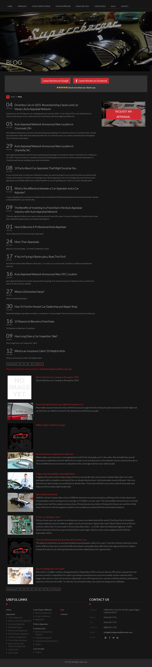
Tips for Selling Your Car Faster (50, 568)
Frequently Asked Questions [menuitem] (46, 641)
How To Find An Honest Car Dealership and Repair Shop (45, 306)
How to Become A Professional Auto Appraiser (40, 227)
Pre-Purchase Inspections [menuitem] (18, 634)
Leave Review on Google (56, 80)
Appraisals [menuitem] (22, 6)
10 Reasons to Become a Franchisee (34, 321)
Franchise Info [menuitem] (82, 6)
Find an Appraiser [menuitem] (63, 6)
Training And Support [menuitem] (43, 638)
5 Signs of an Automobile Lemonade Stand (55, 473)
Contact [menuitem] (124, 6)
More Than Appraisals (26, 241)
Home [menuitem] (9, 6)
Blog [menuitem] (113, 6)
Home (13, 97)
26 (34, 364)
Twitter (113, 638)
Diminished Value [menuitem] (15, 627)
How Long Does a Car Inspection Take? (35, 336)
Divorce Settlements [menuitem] (43, 613)
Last (57, 589)
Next (40, 364)
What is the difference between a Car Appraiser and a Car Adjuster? (46, 190)
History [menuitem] (38, 644)
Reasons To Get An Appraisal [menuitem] (19, 621)
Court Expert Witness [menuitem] (41, 6)
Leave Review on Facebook (93, 80)
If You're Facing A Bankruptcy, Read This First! (40, 256)
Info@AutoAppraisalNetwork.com (56, 369)
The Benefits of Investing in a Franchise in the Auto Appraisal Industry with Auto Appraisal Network (48, 209)
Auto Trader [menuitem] (13, 653)
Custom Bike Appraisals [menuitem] (17, 640)
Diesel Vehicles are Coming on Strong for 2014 (57, 377)
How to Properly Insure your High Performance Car (59, 404)
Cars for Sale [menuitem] (100, 6)
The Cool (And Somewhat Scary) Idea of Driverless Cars (61, 539)
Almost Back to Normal (46, 494)
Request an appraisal (123, 114)
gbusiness (105, 638)
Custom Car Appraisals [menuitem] (17, 637)
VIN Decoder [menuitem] (13, 649)
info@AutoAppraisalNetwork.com (118, 632)
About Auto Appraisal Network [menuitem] (43, 633)
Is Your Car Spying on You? (48, 517)
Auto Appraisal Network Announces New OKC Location (45, 274)
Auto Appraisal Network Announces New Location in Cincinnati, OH (44, 126)
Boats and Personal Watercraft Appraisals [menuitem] (17, 644)
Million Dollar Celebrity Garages (50, 425)
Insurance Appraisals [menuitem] (16, 624)
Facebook (109, 638)
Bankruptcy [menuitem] (39, 619)
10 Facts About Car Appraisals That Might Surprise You (45, 168)
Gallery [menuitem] (38, 652)
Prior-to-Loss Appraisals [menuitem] (17, 630)
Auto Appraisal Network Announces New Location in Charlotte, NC (44, 148)
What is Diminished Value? (29, 291)
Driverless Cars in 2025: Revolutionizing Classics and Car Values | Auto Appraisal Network (46, 107)
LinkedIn (117, 638)
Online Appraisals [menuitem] (15, 617)
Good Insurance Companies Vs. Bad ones (54, 454)
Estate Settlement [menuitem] (42, 616)
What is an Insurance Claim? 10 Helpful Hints (39, 351)
